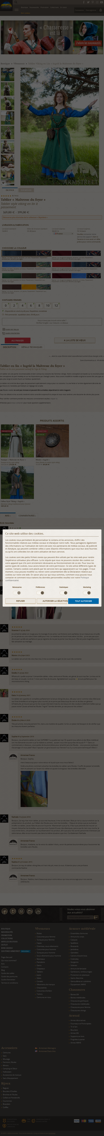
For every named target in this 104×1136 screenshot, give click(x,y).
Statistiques (63, 587)
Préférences (40, 587)
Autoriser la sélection (55, 601)
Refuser (20, 601)
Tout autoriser (83, 601)
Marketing (87, 587)
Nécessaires (17, 587)
